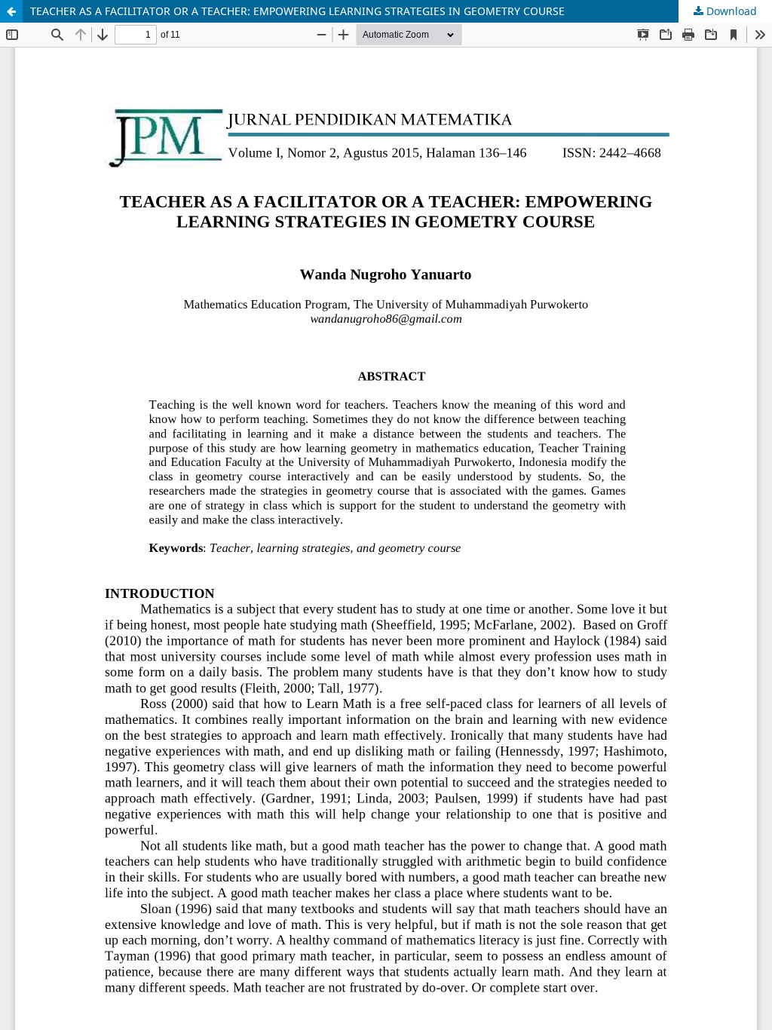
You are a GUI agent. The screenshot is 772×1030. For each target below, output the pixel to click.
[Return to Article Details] (11, 11)
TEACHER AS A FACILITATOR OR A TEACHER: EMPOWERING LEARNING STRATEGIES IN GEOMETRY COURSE (297, 11)
